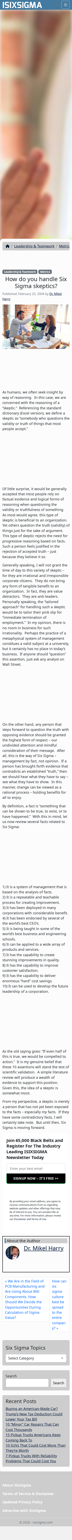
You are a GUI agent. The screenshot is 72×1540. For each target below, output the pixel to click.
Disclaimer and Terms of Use (30, 1219)
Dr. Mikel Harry (44, 1248)
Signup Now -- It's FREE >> (35, 1178)
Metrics (65, 246)
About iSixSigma (16, 1485)
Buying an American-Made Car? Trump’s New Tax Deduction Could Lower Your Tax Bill (34, 1414)
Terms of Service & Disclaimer (28, 1493)
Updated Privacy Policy (22, 1502)
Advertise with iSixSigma (24, 1510)
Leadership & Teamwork (34, 246)
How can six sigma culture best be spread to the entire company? (59, 1305)
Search (11, 1376)
